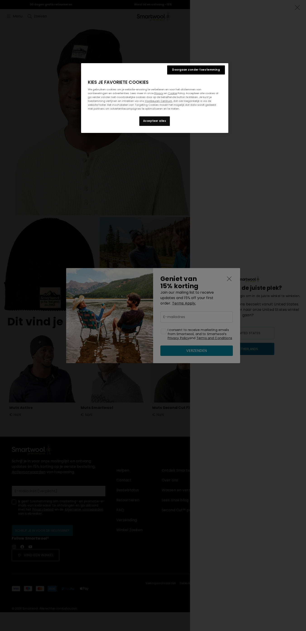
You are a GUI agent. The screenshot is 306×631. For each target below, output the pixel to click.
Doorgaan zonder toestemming (196, 70)
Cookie (172, 93)
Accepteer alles (154, 121)
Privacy (158, 93)
